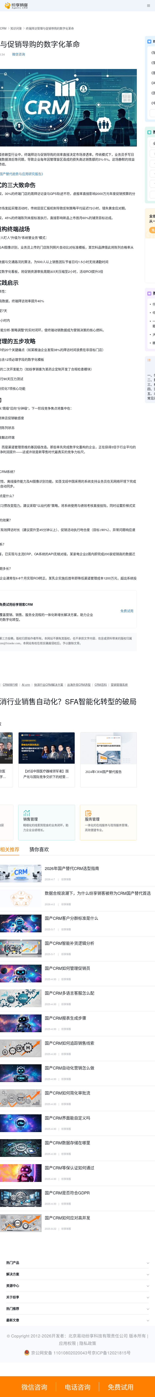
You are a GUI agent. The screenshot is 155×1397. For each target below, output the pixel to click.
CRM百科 (101, 685)
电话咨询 (77, 1386)
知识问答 (16, 28)
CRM (3, 28)
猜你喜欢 (39, 849)
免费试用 (121, 1386)
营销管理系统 (119, 685)
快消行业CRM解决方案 (48, 685)
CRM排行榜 (10, 685)
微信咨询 (34, 1386)
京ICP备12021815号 (111, 1353)
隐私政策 (87, 1343)
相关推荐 (9, 849)
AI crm (26, 685)
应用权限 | (69, 1343)
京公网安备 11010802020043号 (61, 1353)
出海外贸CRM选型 (79, 685)
